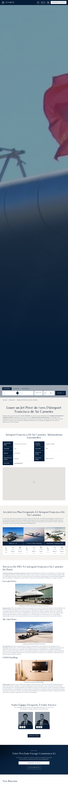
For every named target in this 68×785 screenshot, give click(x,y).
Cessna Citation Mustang (34, 543)
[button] (43, 2)
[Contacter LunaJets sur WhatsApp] (48, 2)
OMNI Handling (6, 684)
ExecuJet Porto (7, 608)
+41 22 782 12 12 (34, 767)
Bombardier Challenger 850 (55, 543)
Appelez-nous (34, 735)
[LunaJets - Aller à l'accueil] (10, 2)
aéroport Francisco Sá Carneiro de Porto (14, 573)
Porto (47, 420)
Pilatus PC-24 (13, 543)
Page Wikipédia (18, 463)
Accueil (5, 400)
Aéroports (12, 400)
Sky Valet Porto (7, 646)
